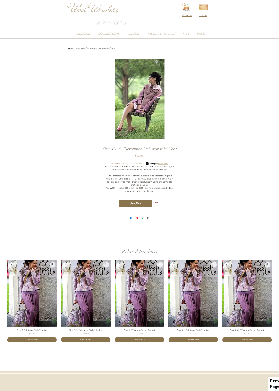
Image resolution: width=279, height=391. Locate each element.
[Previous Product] (3, 293)
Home (71, 48)
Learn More (163, 163)
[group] (139, 301)
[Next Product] (276, 293)
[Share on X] (148, 218)
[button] (186, 4)
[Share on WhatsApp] (142, 218)
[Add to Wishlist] (156, 203)
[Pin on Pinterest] (136, 218)
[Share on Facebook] (131, 218)
